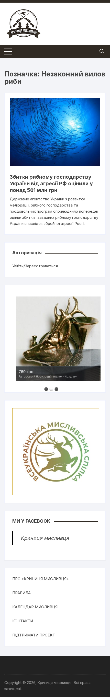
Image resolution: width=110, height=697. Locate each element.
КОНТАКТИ (22, 621)
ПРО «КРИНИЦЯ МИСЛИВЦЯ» (40, 578)
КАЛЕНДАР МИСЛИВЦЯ (35, 606)
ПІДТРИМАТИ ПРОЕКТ (33, 635)
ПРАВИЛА (21, 592)
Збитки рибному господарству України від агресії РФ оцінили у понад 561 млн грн (51, 183)
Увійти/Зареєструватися (35, 266)
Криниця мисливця (45, 538)
